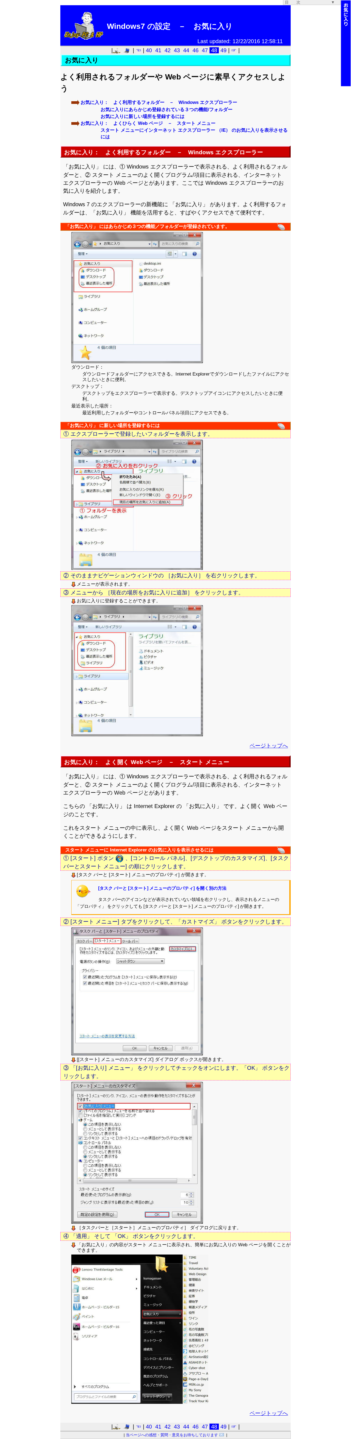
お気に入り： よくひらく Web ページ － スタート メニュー (148, 123)
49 (223, 50)
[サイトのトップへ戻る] (118, 50)
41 (158, 50)
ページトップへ (269, 746)
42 (167, 50)
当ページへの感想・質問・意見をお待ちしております (172, 1435)
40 (149, 50)
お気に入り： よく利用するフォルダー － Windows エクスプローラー (159, 102)
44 (186, 50)
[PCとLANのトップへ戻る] (128, 50)
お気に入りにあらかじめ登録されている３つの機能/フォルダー (167, 109)
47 (205, 50)
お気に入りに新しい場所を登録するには (143, 116)
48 (214, 50)
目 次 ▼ (310, 2)
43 (177, 50)
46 (195, 50)
